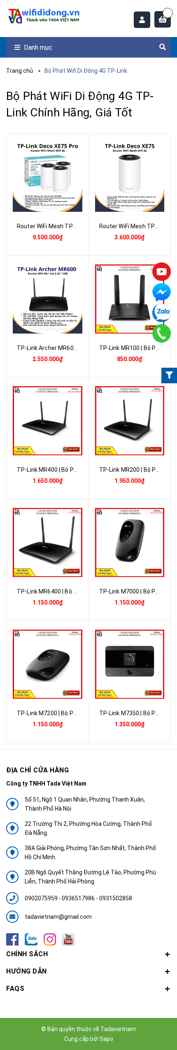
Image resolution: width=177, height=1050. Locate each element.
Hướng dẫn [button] (26, 971)
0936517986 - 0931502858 (97, 898)
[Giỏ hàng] (162, 19)
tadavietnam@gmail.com (58, 916)
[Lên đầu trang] (147, 1031)
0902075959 (42, 898)
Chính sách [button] (27, 954)
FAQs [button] (15, 988)
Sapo (106, 1039)
